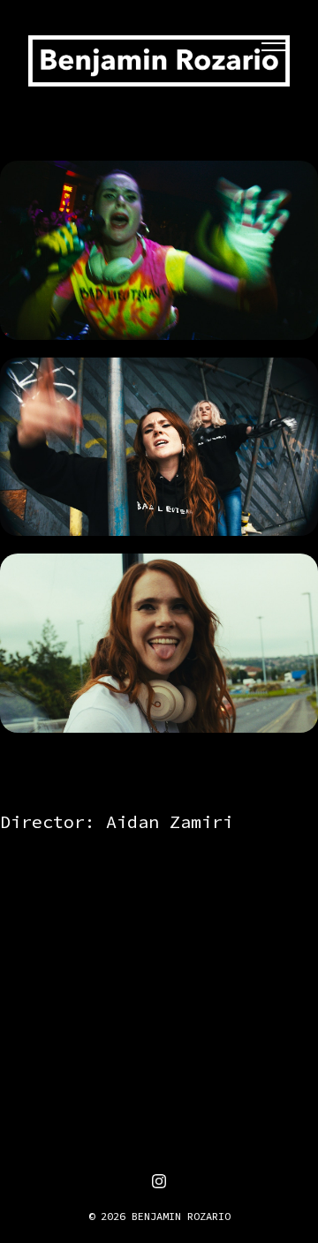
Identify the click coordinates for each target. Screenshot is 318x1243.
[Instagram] (159, 1181)
